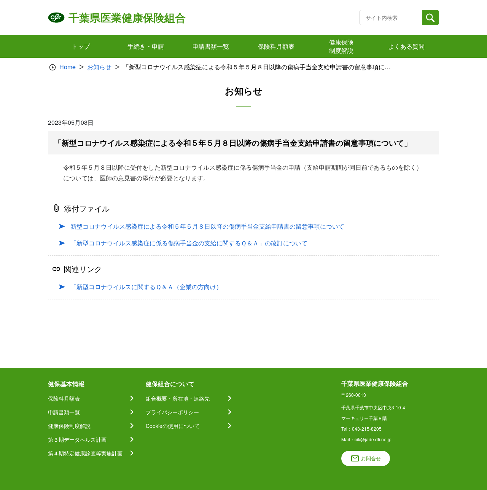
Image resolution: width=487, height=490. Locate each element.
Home (67, 66)
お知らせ (99, 66)
